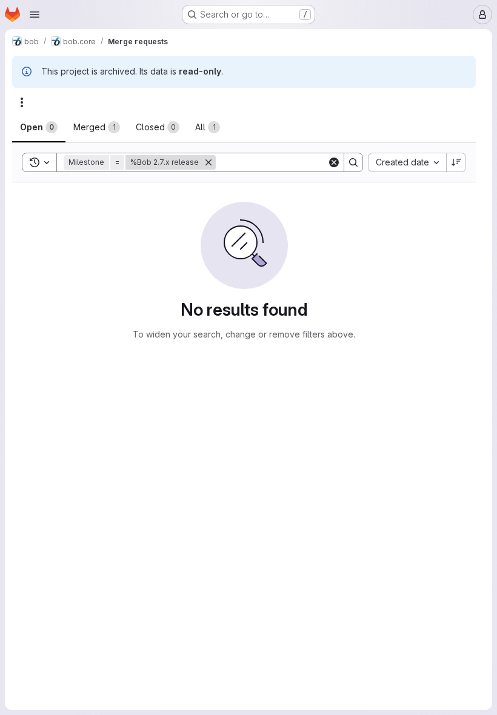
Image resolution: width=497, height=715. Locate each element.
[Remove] (208, 162)
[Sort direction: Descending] (456, 162)
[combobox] (407, 162)
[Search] (353, 162)
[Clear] (334, 162)
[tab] (38, 127)
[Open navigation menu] (34, 14)
